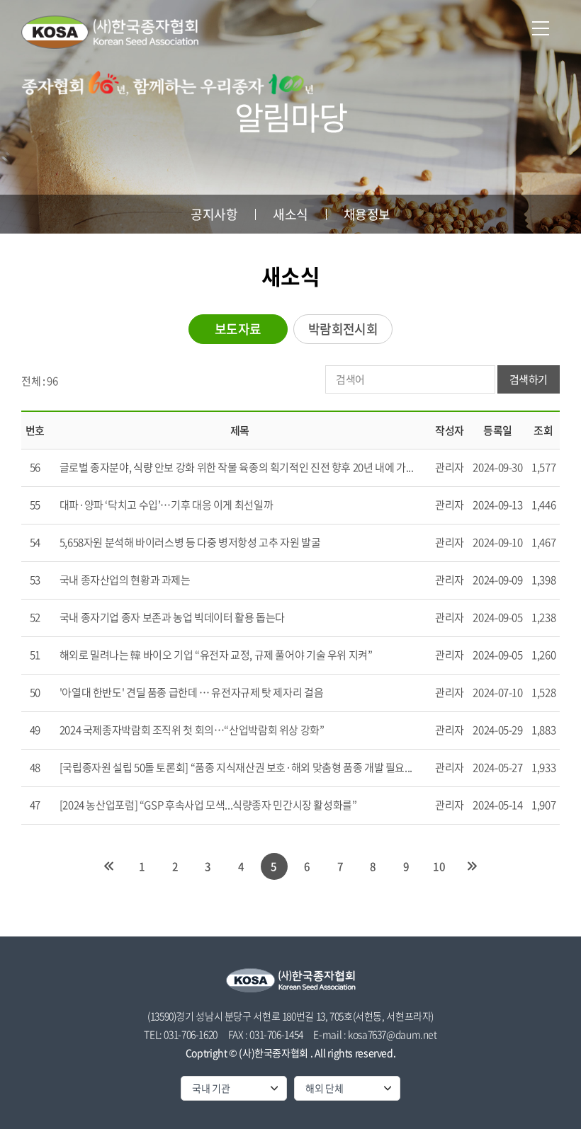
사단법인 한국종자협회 (109, 32)
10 (439, 866)
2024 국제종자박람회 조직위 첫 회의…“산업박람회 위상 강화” (192, 730)
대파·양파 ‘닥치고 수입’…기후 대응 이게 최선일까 (166, 504)
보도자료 (238, 328)
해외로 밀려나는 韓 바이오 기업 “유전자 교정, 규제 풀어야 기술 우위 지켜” (216, 655)
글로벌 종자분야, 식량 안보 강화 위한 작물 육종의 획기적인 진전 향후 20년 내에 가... (237, 467)
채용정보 (367, 214)
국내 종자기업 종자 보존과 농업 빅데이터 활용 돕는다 (172, 617)
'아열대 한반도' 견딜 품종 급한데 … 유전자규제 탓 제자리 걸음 (192, 692)
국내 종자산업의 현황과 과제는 (125, 580)
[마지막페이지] (471, 866)
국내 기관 (211, 1088)
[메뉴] (540, 28)
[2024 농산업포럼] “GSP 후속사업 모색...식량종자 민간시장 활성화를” (208, 805)
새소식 (290, 214)
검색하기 (528, 379)
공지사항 (214, 214)
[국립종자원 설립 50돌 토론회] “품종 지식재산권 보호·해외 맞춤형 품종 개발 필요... (236, 767)
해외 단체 (324, 1088)
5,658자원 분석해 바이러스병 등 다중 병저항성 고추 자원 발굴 (190, 542)
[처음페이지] (109, 866)
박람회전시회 (343, 328)
